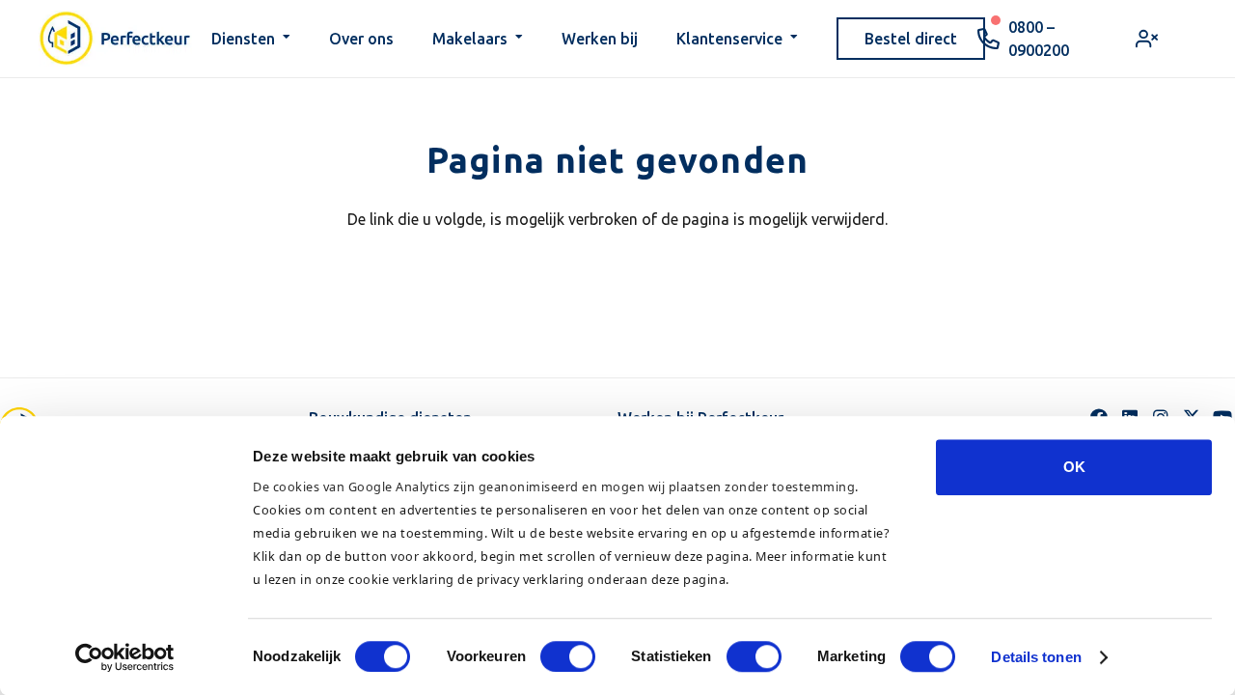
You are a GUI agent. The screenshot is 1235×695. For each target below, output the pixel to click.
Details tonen (1036, 657)
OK (1074, 467)
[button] (286, 38)
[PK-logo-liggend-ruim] (115, 39)
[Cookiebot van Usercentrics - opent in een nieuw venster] (125, 657)
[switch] (567, 656)
